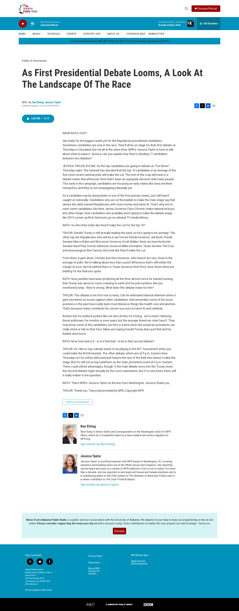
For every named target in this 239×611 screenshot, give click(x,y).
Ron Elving (38, 102)
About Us (113, 34)
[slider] (37, 23)
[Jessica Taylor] (70, 464)
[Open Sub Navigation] (28, 34)
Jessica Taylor (53, 102)
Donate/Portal (207, 8)
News (22, 34)
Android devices (139, 564)
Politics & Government (34, 60)
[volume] (32, 23)
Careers (92, 573)
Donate (119, 531)
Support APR (91, 34)
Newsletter (156, 34)
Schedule (53, 34)
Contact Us (94, 571)
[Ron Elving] (70, 434)
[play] (22, 24)
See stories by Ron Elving (97, 444)
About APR (94, 568)
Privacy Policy (95, 556)
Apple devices (138, 561)
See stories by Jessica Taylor (99, 484)
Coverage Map (135, 34)
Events (71, 34)
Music (36, 34)
